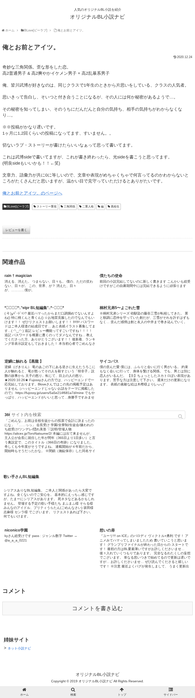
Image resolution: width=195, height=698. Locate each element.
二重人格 (88, 206)
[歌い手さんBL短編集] (145, 435)
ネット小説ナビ (19, 648)
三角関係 (69, 206)
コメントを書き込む (97, 608)
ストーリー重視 (47, 206)
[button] (180, 416)
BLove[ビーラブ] (17, 206)
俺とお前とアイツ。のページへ (32, 193)
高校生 (115, 206)
